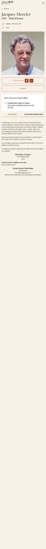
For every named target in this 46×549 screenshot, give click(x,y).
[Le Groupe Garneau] (7, 2)
